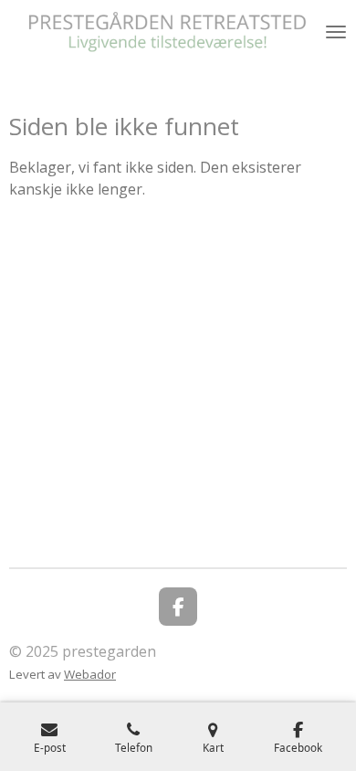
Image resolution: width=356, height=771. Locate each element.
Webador (90, 674)
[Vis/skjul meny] (336, 32)
